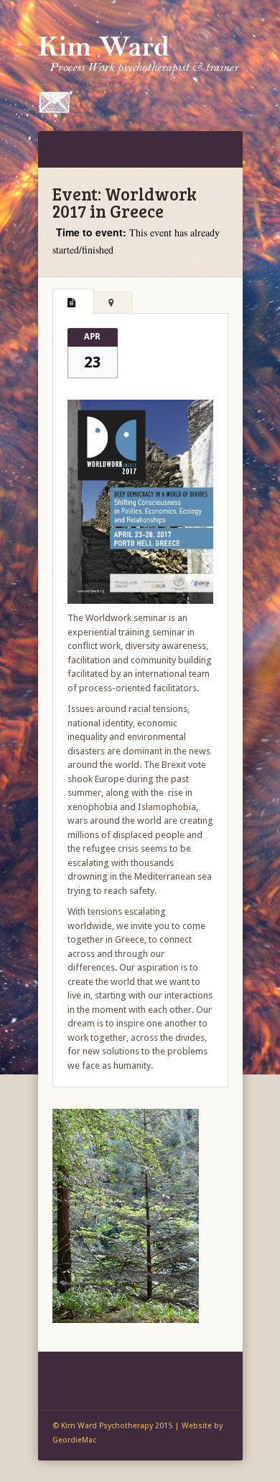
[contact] (54, 110)
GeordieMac (74, 1440)
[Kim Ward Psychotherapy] (140, 51)
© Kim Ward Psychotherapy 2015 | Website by (137, 1425)
